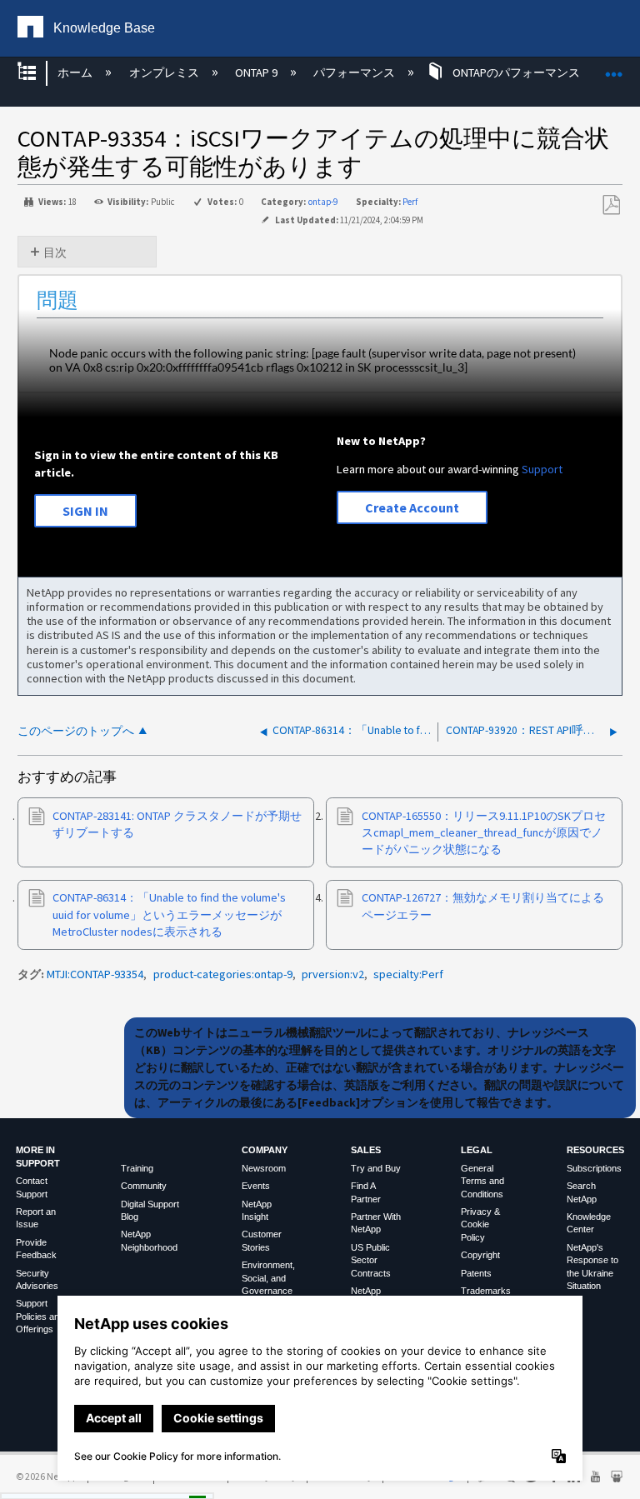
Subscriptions (594, 1168)
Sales (366, 1150)
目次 (55, 252)
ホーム (76, 72)
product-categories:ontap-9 (222, 974)
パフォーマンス (355, 72)
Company (265, 1150)
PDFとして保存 (611, 205)
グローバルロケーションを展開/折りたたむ (614, 67)
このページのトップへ (76, 731)
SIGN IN (85, 510)
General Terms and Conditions (482, 1181)
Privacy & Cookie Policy (480, 1224)
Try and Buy (376, 1168)
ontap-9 (323, 201)
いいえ (109, 1482)
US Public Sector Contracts (371, 1260)
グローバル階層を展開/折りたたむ (37, 73)
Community (144, 1186)
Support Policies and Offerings (40, 1316)
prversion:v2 (333, 974)
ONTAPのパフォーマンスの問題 (533, 72)
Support (542, 469)
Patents (476, 1273)
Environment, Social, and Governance (268, 1278)
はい (39, 1482)
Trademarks (486, 1291)
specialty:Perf (408, 974)
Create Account (412, 507)
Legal (476, 1150)
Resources (595, 1150)
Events (256, 1186)
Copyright (480, 1255)
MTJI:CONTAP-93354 (95, 974)
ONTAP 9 (257, 72)
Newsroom (264, 1168)
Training (137, 1168)
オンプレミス (165, 72)
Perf (410, 201)
